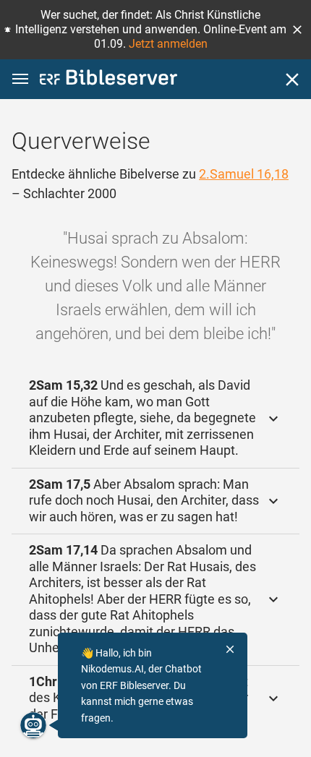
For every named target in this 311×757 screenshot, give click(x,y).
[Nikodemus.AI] (33, 725)
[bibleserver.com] (108, 79)
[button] (297, 29)
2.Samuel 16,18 (244, 173)
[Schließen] (292, 79)
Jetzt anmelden (168, 44)
